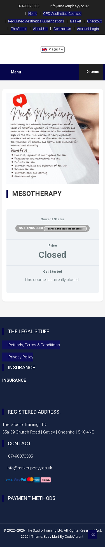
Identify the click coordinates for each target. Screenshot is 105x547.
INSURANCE (14, 380)
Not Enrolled (32, 228)
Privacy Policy (20, 357)
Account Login (88, 29)
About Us (40, 29)
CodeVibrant (74, 537)
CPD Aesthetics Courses (62, 13)
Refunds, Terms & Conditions (34, 345)
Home (32, 13)
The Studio (19, 29)
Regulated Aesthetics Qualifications (36, 21)
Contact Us (62, 29)
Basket (75, 21)
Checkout (94, 21)
